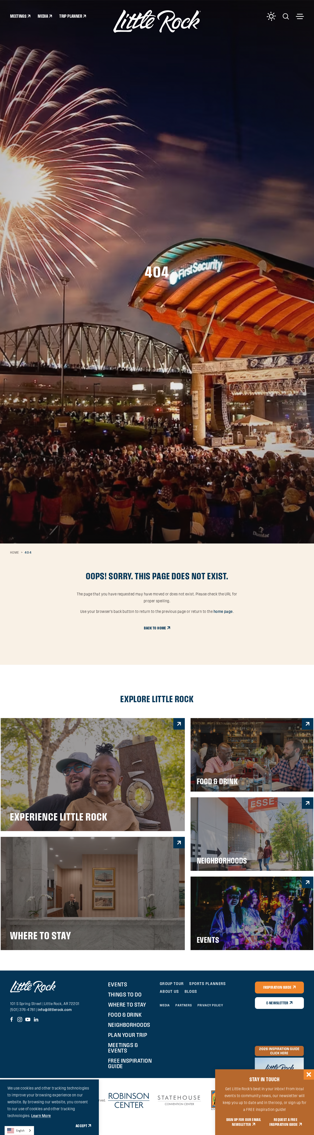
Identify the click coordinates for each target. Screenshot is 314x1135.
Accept (81, 1126)
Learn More (41, 1116)
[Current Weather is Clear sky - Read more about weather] (271, 16)
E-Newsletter (277, 1003)
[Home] (157, 21)
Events (117, 984)
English (20, 1130)
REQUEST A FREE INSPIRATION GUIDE (283, 1122)
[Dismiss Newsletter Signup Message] (309, 1074)
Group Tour (172, 983)
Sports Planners (207, 983)
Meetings (18, 16)
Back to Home (155, 628)
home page (223, 611)
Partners (183, 1005)
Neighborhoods (129, 1025)
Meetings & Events (123, 1047)
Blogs (191, 991)
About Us (169, 991)
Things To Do (125, 994)
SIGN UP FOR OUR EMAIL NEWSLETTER (243, 1122)
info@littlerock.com (55, 1010)
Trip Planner (70, 16)
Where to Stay (127, 1005)
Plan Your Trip (127, 1035)
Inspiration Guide (277, 987)
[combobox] (19, 1130)
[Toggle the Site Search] (286, 16)
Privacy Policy (210, 1005)
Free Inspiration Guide (130, 1063)
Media (43, 16)
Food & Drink (125, 1015)
